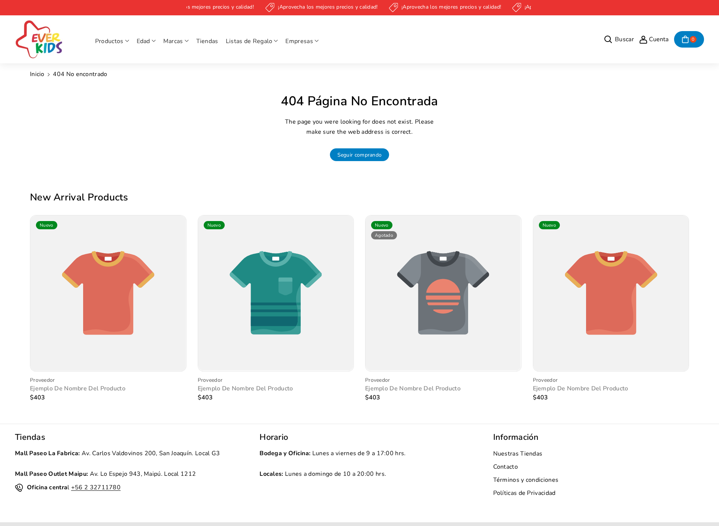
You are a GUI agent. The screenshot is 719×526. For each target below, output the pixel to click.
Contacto (505, 467)
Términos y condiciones (526, 480)
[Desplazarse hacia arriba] (703, 502)
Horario (274, 437)
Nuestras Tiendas (518, 454)
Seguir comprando (359, 154)
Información (516, 437)
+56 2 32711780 (96, 487)
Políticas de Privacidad (524, 493)
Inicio (37, 74)
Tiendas (30, 437)
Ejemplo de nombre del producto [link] (77, 389)
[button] (112, 41)
